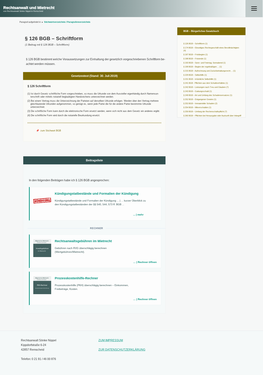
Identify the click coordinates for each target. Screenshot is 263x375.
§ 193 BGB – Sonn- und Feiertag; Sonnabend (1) (204, 63)
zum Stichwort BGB (50, 130)
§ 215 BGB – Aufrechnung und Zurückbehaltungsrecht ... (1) (209, 71)
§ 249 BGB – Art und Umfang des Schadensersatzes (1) (207, 95)
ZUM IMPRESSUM (110, 340)
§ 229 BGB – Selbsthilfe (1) (195, 75)
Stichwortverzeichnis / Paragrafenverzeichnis (67, 22)
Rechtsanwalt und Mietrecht (28, 7)
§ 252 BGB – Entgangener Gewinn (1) (199, 99)
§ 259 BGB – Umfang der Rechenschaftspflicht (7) (205, 111)
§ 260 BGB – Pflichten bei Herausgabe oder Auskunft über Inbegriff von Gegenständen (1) (212, 117)
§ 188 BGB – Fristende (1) (194, 59)
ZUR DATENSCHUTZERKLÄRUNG (121, 349)
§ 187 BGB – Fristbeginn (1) (195, 54)
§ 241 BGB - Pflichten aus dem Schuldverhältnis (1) (205, 83)
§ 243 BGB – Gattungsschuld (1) (197, 91)
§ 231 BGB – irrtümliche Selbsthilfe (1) (199, 79)
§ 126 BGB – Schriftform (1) (195, 43)
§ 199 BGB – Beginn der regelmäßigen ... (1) (202, 67)
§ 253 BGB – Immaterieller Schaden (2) (200, 103)
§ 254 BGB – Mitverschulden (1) (197, 107)
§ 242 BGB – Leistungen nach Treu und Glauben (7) (206, 87)
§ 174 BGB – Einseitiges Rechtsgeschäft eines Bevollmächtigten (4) (211, 49)
